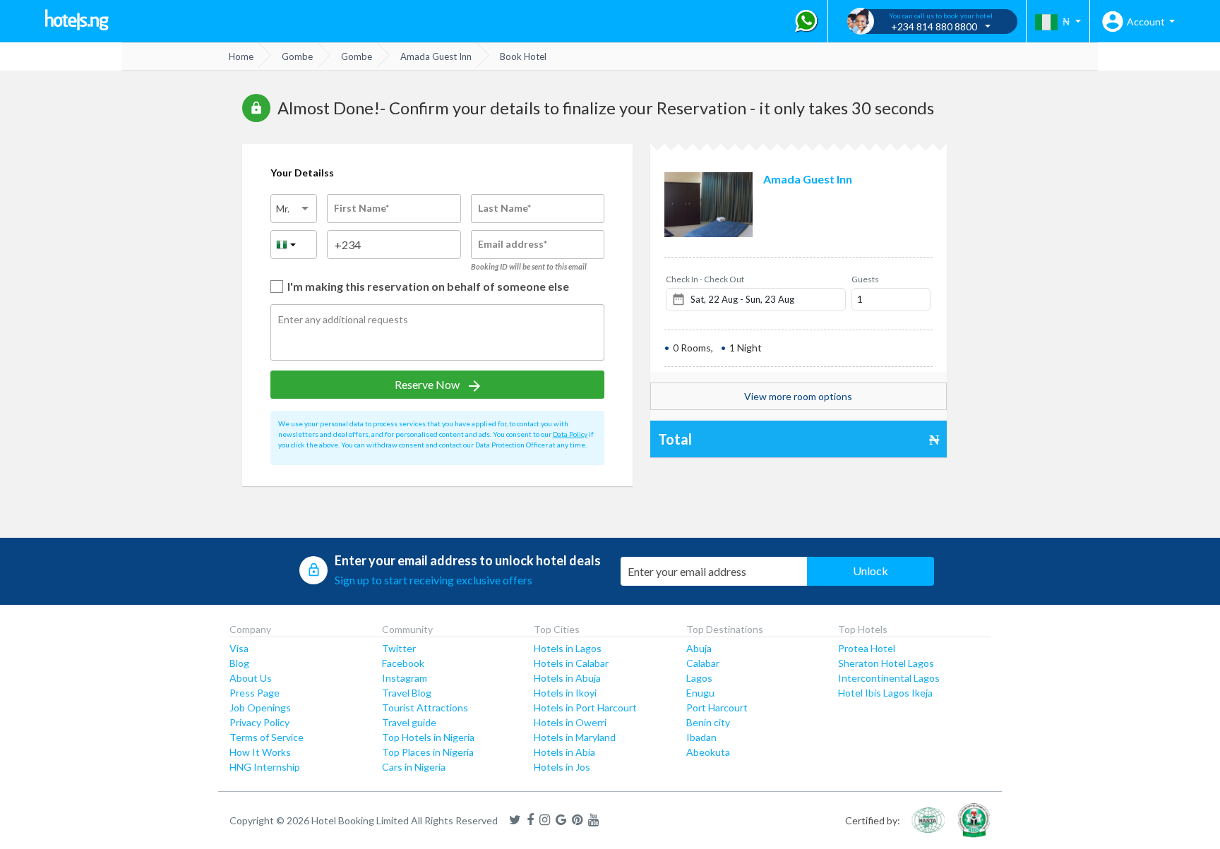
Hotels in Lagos (568, 648)
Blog (239, 663)
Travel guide (409, 722)
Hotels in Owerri (570, 722)
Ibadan (701, 737)
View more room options (798, 396)
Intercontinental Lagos (889, 678)
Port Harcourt (717, 707)
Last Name (504, 208)
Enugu (700, 693)
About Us (250, 678)
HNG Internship (264, 767)
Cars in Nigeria (413, 767)
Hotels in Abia (564, 752)
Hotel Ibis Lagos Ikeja (885, 693)
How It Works (260, 752)
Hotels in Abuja (567, 678)
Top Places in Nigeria (428, 752)
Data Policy (570, 434)
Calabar (702, 663)
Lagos (699, 678)
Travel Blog (406, 693)
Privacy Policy (259, 722)
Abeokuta (708, 752)
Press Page (254, 693)
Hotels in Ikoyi (565, 693)
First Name (361, 208)
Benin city (708, 722)
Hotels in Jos (562, 767)
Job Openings (260, 707)
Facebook (403, 663)
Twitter (399, 648)
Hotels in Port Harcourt (585, 707)
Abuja (699, 648)
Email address (512, 244)
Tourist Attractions (425, 707)
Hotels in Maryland (575, 737)
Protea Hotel (866, 648)
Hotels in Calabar (571, 663)
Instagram (404, 678)
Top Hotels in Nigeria (428, 737)
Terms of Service (266, 737)
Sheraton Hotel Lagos (886, 663)
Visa (239, 648)
